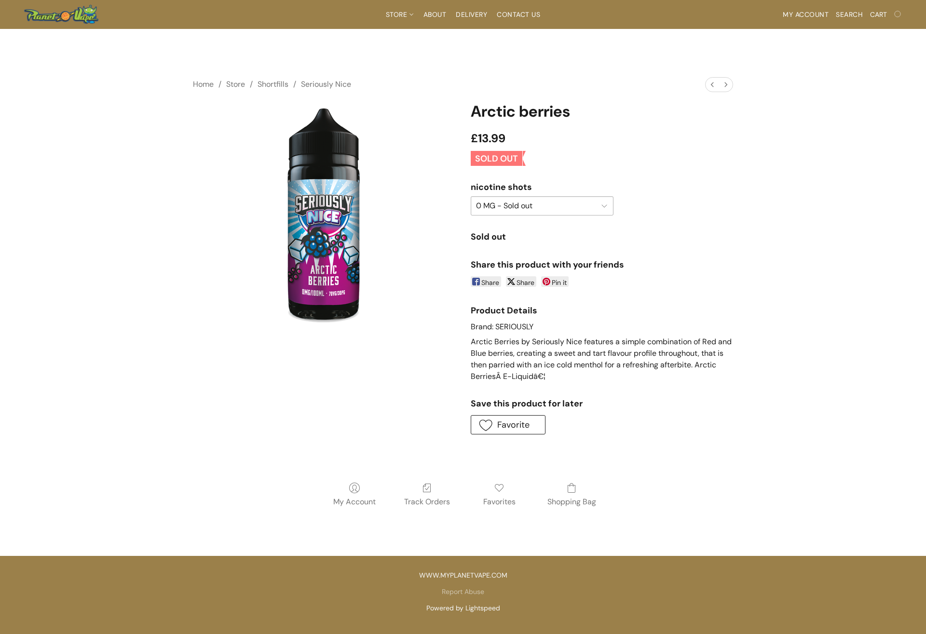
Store (397, 14)
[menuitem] (712, 85)
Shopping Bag (571, 502)
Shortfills (273, 84)
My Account (354, 502)
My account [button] (806, 14)
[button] (60, 14)
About (435, 14)
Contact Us (518, 14)
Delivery (471, 14)
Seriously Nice (326, 84)
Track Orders (427, 502)
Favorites (499, 502)
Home (203, 84)
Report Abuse (463, 591)
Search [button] (849, 14)
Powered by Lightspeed (463, 608)
